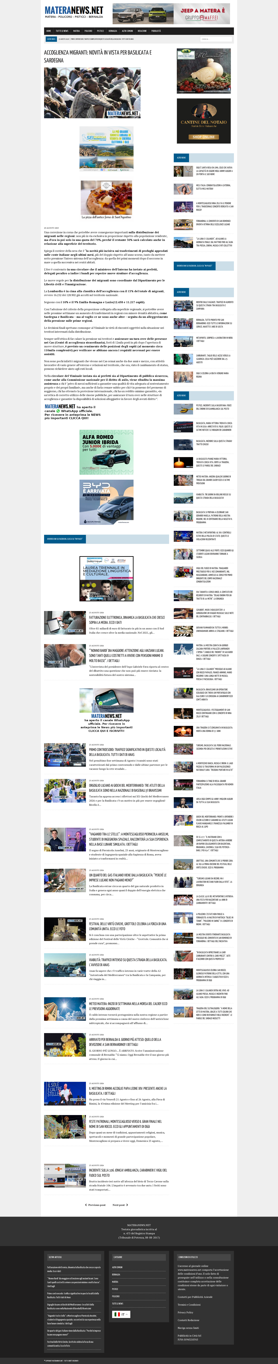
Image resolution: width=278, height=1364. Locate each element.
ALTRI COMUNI (127, 31)
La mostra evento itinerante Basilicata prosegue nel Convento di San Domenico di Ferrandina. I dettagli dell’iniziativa (214, 938)
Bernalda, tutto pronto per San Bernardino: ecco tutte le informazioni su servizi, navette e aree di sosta (214, 323)
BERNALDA (113, 31)
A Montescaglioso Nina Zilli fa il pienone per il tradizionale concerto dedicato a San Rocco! (214, 206)
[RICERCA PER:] (216, 39)
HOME (48, 31)
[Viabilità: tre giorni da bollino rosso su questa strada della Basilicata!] (183, 501)
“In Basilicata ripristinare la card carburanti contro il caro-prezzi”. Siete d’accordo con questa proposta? (213, 955)
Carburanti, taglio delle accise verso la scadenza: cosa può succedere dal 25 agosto (213, 359)
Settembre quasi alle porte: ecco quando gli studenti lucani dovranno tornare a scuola (215, 554)
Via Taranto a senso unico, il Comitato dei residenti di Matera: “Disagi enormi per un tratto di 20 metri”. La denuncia (214, 595)
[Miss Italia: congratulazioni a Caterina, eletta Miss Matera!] (183, 192)
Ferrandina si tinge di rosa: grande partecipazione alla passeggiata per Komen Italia (214, 784)
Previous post (97, 1205)
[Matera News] (74, 11)
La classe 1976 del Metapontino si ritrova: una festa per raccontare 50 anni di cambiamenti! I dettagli (214, 899)
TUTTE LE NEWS (62, 31)
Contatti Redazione (188, 1320)
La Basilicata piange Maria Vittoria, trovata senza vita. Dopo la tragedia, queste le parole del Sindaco (212, 462)
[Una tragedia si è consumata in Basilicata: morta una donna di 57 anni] (183, 734)
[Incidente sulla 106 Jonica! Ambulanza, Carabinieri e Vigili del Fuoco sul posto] (65, 1185)
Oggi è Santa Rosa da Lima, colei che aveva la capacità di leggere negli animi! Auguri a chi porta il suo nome (214, 171)
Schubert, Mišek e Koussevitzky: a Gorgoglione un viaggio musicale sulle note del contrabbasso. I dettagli (215, 613)
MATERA (76, 31)
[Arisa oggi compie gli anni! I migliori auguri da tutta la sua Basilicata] (183, 806)
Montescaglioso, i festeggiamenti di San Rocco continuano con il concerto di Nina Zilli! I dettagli (214, 713)
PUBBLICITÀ (156, 31)
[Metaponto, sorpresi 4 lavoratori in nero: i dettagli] (183, 344)
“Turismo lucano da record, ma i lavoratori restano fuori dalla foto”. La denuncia (214, 882)
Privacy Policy (185, 1312)
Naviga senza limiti (188, 1327)
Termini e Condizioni (189, 1304)
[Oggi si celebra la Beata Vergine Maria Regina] (183, 380)
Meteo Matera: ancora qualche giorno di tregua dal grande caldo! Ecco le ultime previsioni (213, 480)
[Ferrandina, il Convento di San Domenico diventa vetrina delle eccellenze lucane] (183, 228)
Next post (119, 1205)
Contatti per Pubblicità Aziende (195, 1296)
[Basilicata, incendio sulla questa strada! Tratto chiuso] (183, 448)
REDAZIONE (142, 31)
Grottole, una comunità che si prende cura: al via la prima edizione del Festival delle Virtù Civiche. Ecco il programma (214, 864)
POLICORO (88, 31)
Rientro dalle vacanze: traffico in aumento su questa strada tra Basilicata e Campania (214, 305)
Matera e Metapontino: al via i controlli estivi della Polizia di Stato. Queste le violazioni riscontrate (213, 536)
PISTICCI (100, 31)
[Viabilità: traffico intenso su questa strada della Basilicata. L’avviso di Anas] (65, 974)
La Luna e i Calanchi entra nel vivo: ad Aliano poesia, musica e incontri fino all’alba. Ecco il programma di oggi (212, 994)
